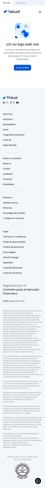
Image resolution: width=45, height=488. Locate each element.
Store (5, 129)
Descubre (8, 119)
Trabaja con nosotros (13, 218)
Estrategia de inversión (14, 213)
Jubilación (8, 173)
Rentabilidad (9, 124)
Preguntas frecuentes (13, 134)
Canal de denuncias (12, 267)
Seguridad (8, 262)
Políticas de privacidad (14, 241)
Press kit (7, 140)
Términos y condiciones (14, 236)
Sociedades (8, 184)
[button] (22, 68)
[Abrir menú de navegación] (40, 12)
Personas (7, 207)
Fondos (6, 168)
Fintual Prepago (10, 257)
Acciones (7, 179)
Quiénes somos (10, 202)
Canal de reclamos (12, 272)
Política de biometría (13, 247)
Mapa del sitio (9, 145)
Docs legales (9, 252)
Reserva (7, 163)
